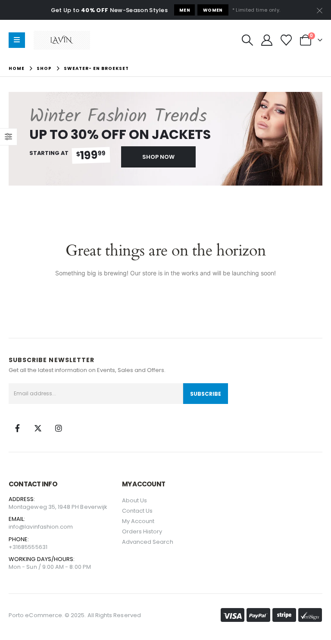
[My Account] (266, 40)
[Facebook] (17, 428)
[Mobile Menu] (17, 40)
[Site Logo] (62, 40)
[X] (38, 428)
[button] (247, 40)
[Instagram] (58, 428)
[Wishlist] (286, 40)
